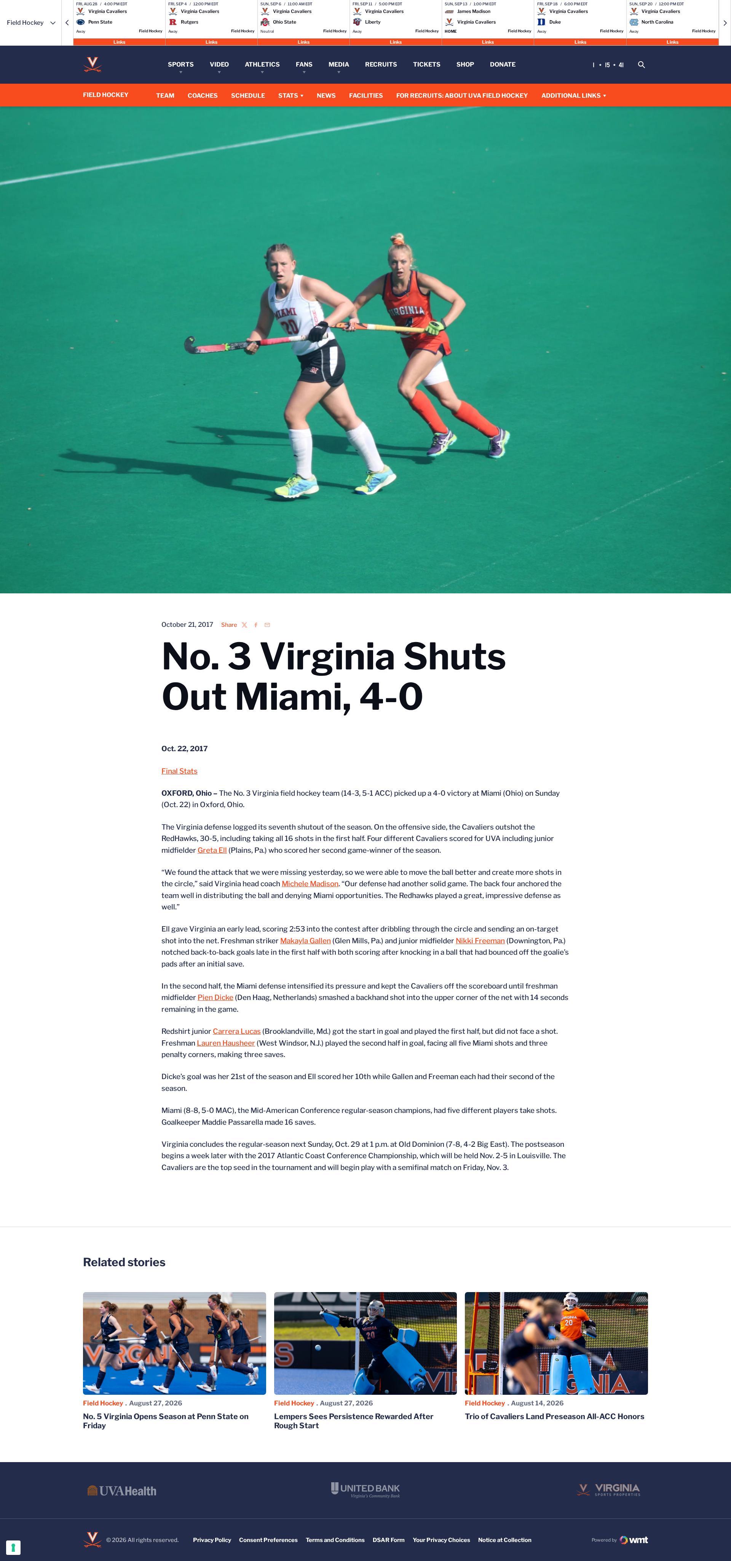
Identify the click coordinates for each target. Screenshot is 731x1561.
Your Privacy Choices (441, 1540)
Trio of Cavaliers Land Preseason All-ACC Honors (555, 1416)
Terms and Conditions (335, 1540)
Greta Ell (212, 850)
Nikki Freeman (480, 940)
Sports (181, 64)
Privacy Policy (212, 1540)
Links (119, 42)
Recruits (381, 64)
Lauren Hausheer (226, 1043)
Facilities (366, 95)
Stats (288, 95)
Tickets (427, 64)
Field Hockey (103, 1403)
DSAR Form (389, 1540)
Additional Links (571, 95)
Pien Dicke (215, 997)
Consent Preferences (268, 1540)
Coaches (203, 95)
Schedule (248, 95)
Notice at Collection (504, 1540)
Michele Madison (310, 883)
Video (219, 64)
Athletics (262, 64)
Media (339, 64)
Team (165, 95)
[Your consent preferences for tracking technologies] (13, 1547)
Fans (304, 64)
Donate (503, 64)
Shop (465, 64)
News (326, 95)
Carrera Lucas (237, 1031)
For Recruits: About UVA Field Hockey (462, 95)
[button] (67, 23)
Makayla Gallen (305, 940)
